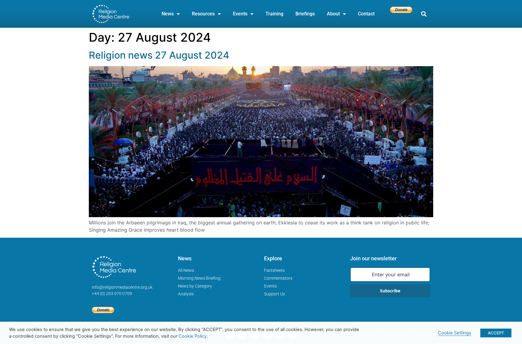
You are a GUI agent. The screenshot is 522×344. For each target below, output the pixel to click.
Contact (366, 14)
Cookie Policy (193, 336)
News (168, 14)
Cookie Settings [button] (454, 333)
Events (240, 14)
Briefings (305, 14)
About (333, 14)
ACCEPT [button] (496, 332)
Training (274, 14)
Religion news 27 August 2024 (159, 55)
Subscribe (390, 291)
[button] (424, 14)
